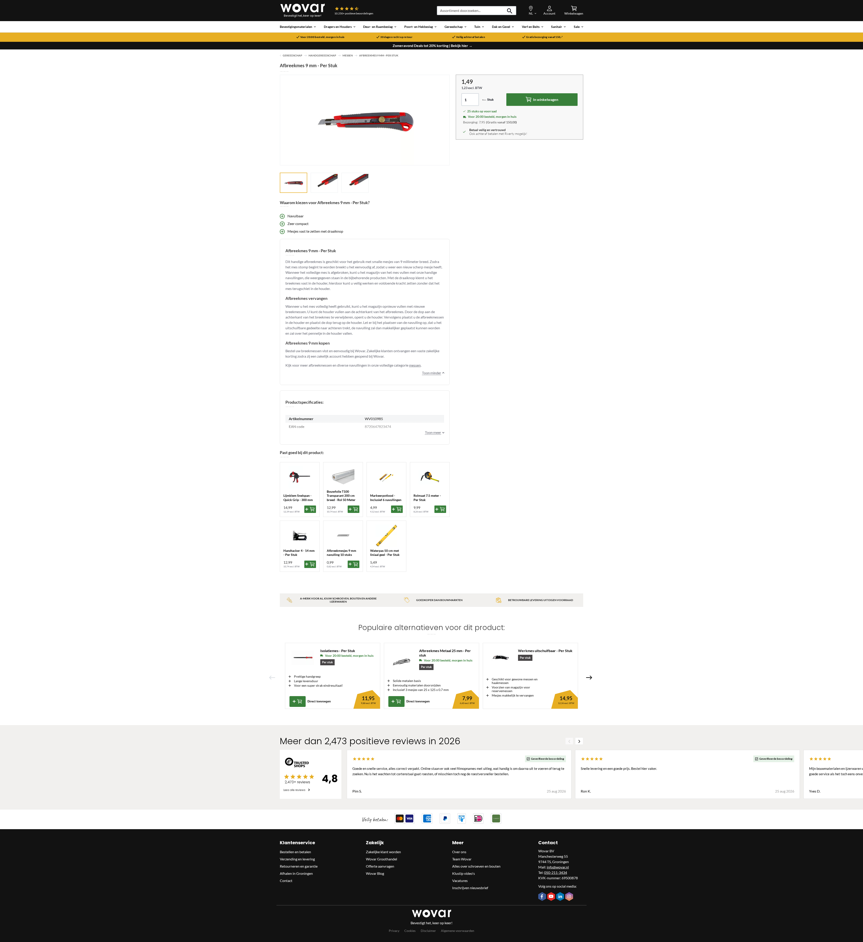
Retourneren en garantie (299, 866)
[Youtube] (551, 897)
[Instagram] (569, 897)
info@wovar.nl (558, 867)
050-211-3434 (555, 872)
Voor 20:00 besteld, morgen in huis (322, 37)
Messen (348, 55)
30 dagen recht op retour (396, 37)
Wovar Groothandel (381, 859)
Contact (286, 880)
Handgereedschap (322, 55)
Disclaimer (428, 931)
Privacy (394, 931)
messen (415, 365)
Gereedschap (292, 55)
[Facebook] (542, 897)
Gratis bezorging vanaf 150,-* (544, 37)
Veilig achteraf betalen (470, 37)
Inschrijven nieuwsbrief (470, 888)
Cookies (410, 931)
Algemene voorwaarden (457, 931)
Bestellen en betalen (295, 852)
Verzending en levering (297, 859)
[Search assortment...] (509, 10)
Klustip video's (463, 873)
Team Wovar (462, 859)
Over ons (459, 852)
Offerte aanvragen (380, 866)
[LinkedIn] (560, 897)
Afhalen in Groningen (296, 873)
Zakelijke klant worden (383, 852)
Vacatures (460, 880)
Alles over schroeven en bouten (476, 866)
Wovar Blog (375, 873)
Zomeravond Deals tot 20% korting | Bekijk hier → (432, 46)
